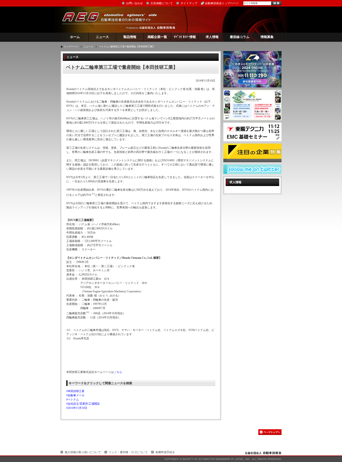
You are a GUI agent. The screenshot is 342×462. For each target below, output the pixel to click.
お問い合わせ (134, 3)
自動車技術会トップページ (221, 3)
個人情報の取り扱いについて (83, 452)
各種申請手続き (165, 452)
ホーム (75, 37)
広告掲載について (162, 3)
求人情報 (212, 37)
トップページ (71, 46)
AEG (112, 19)
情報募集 (267, 37)
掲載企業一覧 (157, 37)
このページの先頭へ (270, 432)
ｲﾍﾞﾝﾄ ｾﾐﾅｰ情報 (185, 37)
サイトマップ (189, 3)
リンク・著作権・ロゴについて (128, 452)
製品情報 (129, 37)
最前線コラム (239, 37)
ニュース (102, 37)
